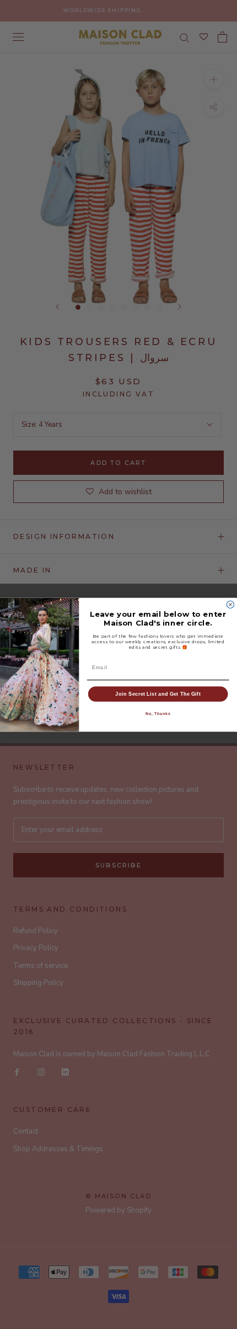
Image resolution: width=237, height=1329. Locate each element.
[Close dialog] (230, 604)
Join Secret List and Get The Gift (158, 693)
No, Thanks (158, 713)
